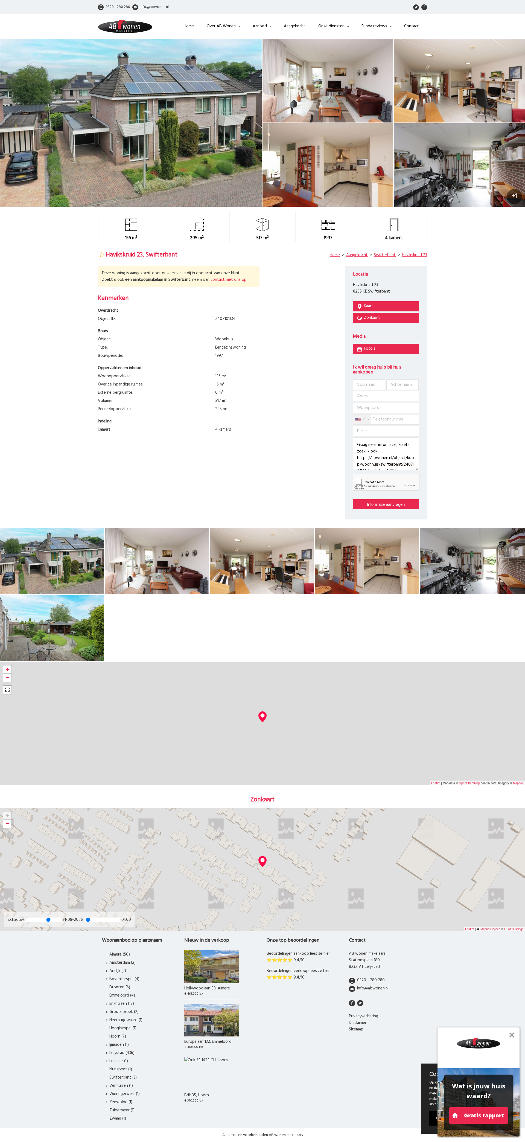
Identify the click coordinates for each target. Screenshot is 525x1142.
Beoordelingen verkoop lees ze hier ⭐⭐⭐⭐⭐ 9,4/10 (298, 974)
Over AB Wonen (221, 26)
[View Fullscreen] (7, 690)
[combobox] (362, 419)
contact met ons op (229, 279)
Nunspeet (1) (120, 1069)
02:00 (126, 919)
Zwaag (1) (117, 1118)
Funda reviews (374, 26)
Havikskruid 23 (414, 255)
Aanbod (260, 26)
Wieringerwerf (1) (124, 1094)
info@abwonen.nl (373, 988)
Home (189, 26)
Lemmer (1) (118, 1061)
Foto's (369, 348)
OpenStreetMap (469, 783)
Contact (411, 26)
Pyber (496, 929)
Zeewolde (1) (120, 1102)
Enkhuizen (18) (121, 1003)
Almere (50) (119, 954)
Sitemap (356, 1029)
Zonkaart (372, 317)
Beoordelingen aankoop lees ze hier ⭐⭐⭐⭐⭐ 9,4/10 (298, 956)
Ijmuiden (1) (119, 1044)
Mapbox (518, 783)
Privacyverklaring (363, 1016)
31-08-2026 (73, 919)
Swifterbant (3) (123, 1077)
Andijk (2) (117, 971)
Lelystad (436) (122, 1053)
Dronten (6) (119, 987)
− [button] (7, 677)
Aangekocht (294, 26)
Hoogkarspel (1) (122, 1028)
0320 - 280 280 (371, 980)
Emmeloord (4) (122, 995)
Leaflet (435, 783)
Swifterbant (385, 255)
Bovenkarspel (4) (124, 979)
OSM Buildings (514, 929)
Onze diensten (331, 26)
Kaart (368, 306)
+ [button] (7, 669)
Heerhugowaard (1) (125, 1020)
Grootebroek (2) (124, 1012)
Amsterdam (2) (122, 962)
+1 (514, 196)
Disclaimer (357, 1023)
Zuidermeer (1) (122, 1110)
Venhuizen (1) (121, 1085)
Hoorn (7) (117, 1036)
